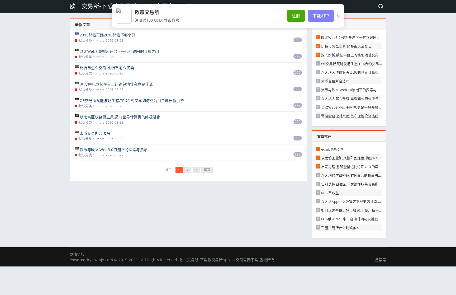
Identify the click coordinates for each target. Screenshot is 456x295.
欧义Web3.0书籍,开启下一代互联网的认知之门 (119, 51)
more (100, 40)
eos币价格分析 (333, 149)
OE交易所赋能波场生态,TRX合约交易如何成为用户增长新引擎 (132, 100)
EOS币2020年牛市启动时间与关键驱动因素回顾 (358, 219)
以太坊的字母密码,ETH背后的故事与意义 (353, 175)
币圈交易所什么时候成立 (340, 227)
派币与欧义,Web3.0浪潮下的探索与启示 (114, 149)
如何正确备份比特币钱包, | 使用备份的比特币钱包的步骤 (366, 210)
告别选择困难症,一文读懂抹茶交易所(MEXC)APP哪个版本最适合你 (373, 184)
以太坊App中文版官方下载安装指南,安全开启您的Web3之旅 (368, 201)
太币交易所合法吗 (95, 133)
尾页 (207, 170)
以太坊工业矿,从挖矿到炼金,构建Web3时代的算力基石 (364, 158)
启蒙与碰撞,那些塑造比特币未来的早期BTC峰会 (358, 166)
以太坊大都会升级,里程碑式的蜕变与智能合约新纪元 (362, 98)
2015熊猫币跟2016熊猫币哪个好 (107, 35)
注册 (296, 16)
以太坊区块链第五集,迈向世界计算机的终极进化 (120, 116)
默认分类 (85, 40)
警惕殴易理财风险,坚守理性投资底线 (350, 116)
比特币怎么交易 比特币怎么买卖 (107, 67)
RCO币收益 (330, 192)
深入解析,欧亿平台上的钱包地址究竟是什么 (116, 84)
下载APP (320, 16)
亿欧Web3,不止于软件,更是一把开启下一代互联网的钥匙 (365, 107)
